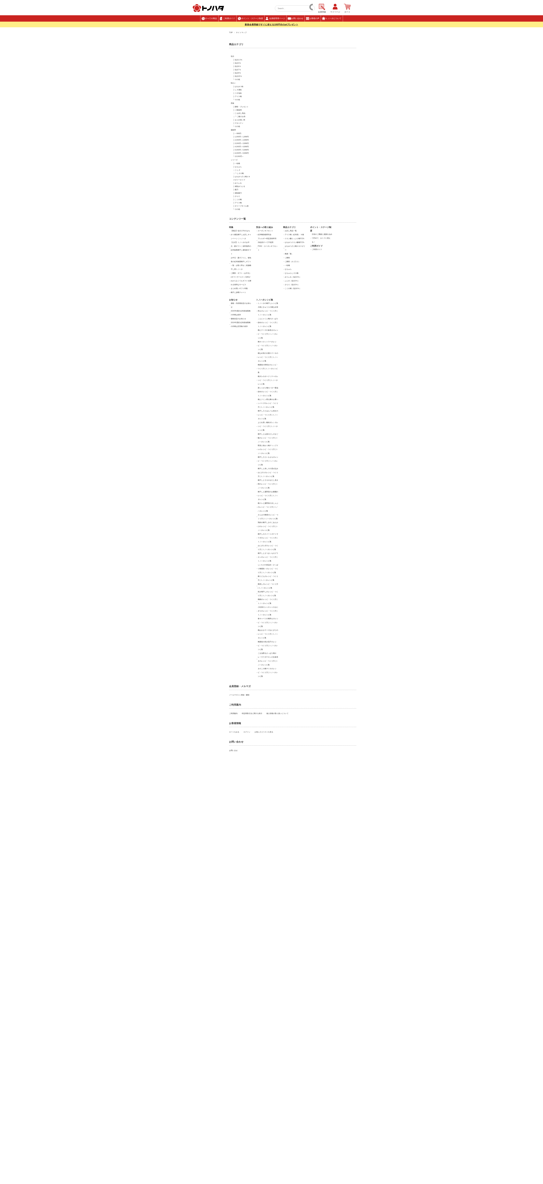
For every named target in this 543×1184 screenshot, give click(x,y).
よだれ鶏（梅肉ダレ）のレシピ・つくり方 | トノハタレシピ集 (268, 426)
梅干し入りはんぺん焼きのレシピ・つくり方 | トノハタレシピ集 (268, 415)
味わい (233, 83)
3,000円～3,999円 (242, 143)
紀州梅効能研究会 (264, 235)
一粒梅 (237, 163)
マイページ (335, 12)
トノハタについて (333, 18)
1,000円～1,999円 (242, 137)
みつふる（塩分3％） (293, 277)
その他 (237, 79)
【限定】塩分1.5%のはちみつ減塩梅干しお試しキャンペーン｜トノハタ (241, 234)
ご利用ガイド (229, 18)
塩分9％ (238, 73)
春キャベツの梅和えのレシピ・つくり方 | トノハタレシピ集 (268, 622)
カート (347, 12)
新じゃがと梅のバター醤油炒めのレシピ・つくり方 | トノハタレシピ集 (268, 391)
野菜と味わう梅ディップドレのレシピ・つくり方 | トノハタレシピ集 (268, 449)
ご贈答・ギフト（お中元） (241, 273)
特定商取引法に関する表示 (252, 713)
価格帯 (233, 130)
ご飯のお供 (241, 116)
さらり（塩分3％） (292, 285)
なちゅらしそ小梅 (291, 273)
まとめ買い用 (240, 120)
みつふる (238, 183)
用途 (232, 103)
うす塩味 (238, 93)
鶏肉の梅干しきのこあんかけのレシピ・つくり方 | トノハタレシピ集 (268, 526)
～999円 (238, 133)
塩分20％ (238, 76)
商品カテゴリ (289, 227)
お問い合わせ (297, 18)
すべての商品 (211, 18)
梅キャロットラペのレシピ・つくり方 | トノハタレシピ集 (268, 345)
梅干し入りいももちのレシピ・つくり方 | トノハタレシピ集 (268, 461)
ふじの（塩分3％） (292, 281)
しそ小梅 (240, 173)
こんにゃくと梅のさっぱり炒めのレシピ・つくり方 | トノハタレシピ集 (268, 322)
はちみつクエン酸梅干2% (294, 242)
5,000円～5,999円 (242, 150)
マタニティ (239, 123)
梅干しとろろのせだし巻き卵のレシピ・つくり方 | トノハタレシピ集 (268, 484)
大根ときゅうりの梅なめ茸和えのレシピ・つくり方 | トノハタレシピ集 (268, 311)
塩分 (232, 56)
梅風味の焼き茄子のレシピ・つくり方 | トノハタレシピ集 (268, 645)
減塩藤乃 (238, 193)
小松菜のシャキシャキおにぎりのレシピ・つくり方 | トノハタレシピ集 (268, 611)
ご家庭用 (238, 110)
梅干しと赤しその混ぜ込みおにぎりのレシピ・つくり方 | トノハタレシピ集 (268, 472)
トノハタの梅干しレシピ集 (268, 303)
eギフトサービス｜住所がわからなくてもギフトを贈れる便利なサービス (241, 281)
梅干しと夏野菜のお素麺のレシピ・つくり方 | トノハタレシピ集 (268, 495)
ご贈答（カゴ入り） (292, 262)
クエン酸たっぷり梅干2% (295, 239)
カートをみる (234, 732)
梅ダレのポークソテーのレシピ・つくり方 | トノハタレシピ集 (268, 380)
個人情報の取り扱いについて (277, 713)
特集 (231, 227)
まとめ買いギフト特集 (239, 288)
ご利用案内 (233, 713)
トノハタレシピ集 (264, 299)
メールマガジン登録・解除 (239, 695)
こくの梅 (238, 199)
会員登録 (322, 12)
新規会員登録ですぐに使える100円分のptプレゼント (271, 24)
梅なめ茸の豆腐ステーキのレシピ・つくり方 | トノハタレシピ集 (268, 357)
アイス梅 (238, 96)
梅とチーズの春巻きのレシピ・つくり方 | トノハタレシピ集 (268, 334)
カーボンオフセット (265, 231)
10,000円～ (239, 156)
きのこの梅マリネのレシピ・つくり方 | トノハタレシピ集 (268, 672)
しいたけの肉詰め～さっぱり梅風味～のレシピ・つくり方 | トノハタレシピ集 (268, 568)
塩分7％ (238, 70)
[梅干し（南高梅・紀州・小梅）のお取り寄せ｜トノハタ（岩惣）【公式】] (208, 10)
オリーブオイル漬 (241, 206)
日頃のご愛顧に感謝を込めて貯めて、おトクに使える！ (322, 238)
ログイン (247, 732)
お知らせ (233, 299)
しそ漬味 (238, 90)
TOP (231, 33)
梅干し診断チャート (238, 292)
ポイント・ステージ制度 (252, 18)
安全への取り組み (264, 227)
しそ (238, 170)
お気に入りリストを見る (264, 732)
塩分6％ (238, 66)
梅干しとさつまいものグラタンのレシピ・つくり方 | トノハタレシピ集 (268, 557)
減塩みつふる (240, 186)
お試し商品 (241, 113)
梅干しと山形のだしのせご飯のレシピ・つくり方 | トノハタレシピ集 (268, 438)
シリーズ (234, 160)
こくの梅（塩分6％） (293, 288)
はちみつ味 (239, 87)
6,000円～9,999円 (242, 153)
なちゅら (238, 167)
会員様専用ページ (277, 18)
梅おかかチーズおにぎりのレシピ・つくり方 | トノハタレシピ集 (268, 634)
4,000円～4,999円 (242, 147)
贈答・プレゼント (241, 107)
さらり (237, 196)
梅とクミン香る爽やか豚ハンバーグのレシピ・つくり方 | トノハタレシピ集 (268, 403)
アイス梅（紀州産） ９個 (294, 235)
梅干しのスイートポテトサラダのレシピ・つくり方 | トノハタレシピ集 (268, 538)
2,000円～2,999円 (242, 140)
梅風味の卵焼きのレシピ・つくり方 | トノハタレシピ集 (268, 368)
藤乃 (236, 190)
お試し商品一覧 (291, 231)
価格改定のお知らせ (238, 319)
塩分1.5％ (238, 60)
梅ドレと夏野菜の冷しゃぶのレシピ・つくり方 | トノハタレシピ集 (268, 507)
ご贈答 (287, 258)
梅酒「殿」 (289, 254)
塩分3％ (238, 63)
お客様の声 (314, 18)
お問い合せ (233, 750)
